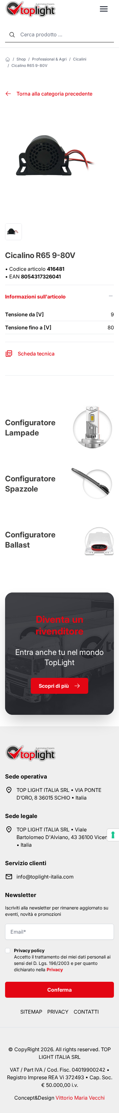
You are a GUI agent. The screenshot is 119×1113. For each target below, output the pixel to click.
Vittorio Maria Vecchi (80, 1098)
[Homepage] (7, 59)
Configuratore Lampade (30, 427)
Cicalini (79, 59)
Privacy (55, 969)
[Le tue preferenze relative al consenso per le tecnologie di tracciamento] (113, 835)
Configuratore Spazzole (30, 483)
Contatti (86, 1012)
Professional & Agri (49, 59)
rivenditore (59, 625)
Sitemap (31, 1012)
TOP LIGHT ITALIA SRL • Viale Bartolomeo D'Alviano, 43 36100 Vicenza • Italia (65, 837)
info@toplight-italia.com (45, 876)
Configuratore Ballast (30, 539)
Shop (21, 59)
